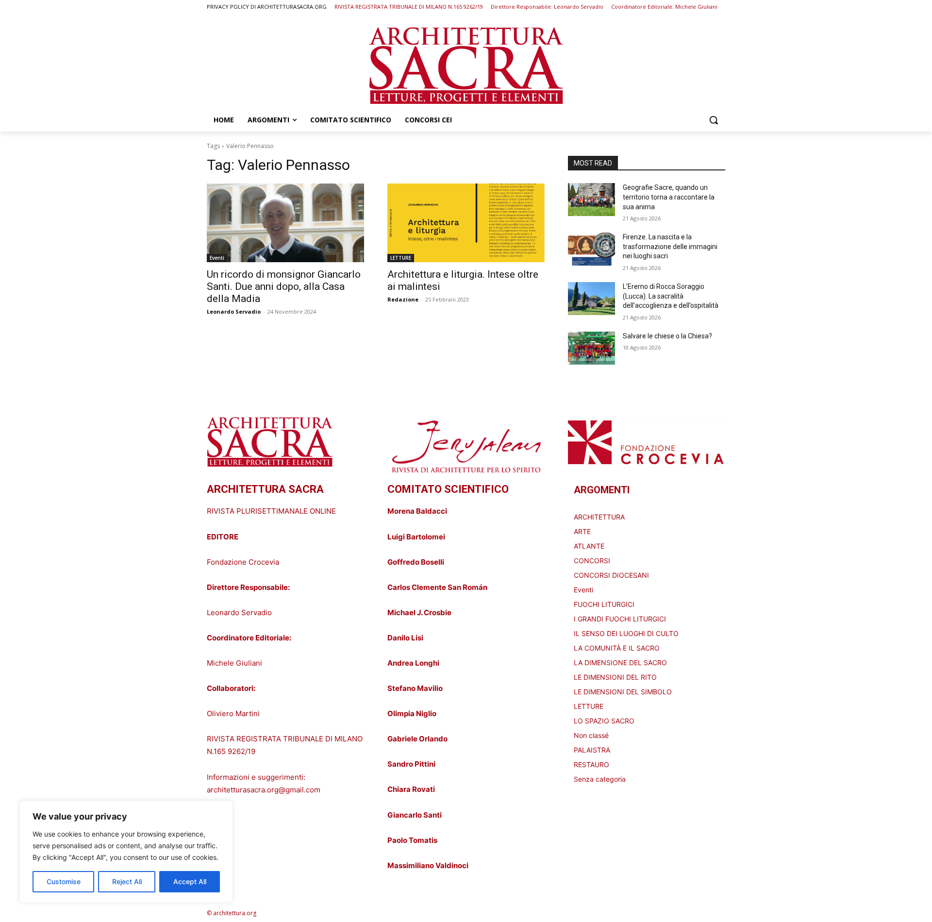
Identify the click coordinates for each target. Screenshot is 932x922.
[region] (126, 852)
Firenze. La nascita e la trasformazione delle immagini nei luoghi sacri (670, 246)
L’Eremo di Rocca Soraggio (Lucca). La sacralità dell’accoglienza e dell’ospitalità (670, 296)
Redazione (402, 299)
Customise (64, 881)
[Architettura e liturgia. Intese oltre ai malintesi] (466, 223)
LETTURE (400, 257)
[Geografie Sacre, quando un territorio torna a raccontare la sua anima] (591, 199)
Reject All (127, 881)
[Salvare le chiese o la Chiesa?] (591, 348)
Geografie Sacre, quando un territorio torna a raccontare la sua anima (669, 197)
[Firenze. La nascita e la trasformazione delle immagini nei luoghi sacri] (591, 249)
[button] (713, 120)
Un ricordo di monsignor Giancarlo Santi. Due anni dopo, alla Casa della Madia (284, 286)
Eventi (217, 257)
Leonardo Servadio (234, 311)
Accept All (189, 881)
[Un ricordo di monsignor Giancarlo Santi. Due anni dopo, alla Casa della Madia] (285, 223)
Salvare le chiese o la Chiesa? (667, 336)
